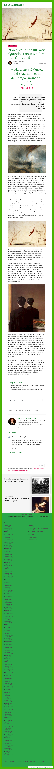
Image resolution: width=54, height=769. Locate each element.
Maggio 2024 (8, 567)
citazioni (31, 526)
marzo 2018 (8, 681)
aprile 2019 (8, 661)
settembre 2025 (9, 542)
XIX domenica (36, 410)
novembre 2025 (9, 539)
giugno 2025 (8, 546)
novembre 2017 (9, 687)
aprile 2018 (8, 680)
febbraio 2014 (8, 739)
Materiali (19, 761)
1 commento (42, 63)
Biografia (11, 761)
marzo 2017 (8, 700)
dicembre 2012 (9, 754)
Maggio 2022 (8, 604)
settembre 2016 (9, 709)
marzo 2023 (8, 588)
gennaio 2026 (8, 536)
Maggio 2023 (8, 585)
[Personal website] (18, 427)
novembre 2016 (9, 706)
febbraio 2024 (9, 571)
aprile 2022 (8, 605)
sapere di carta (33, 537)
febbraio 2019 (8, 664)
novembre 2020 (9, 632)
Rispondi (14, 448)
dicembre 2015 (9, 723)
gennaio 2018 (8, 684)
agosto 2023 (8, 581)
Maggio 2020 (8, 641)
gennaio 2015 (8, 732)
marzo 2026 (8, 533)
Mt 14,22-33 (27, 88)
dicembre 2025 (9, 537)
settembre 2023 (9, 579)
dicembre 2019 (9, 649)
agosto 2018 (8, 674)
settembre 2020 (9, 635)
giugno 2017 (8, 695)
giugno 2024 (8, 565)
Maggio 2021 (8, 622)
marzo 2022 (8, 607)
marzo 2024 (8, 570)
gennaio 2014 (8, 740)
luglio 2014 (8, 736)
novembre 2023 (9, 576)
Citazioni (32, 761)
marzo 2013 (8, 751)
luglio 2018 (8, 675)
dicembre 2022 (9, 593)
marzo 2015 (8, 729)
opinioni (31, 534)
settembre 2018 (9, 672)
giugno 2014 (8, 737)
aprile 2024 (8, 568)
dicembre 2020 (9, 630)
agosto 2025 (8, 543)
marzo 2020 (8, 644)
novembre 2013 (9, 742)
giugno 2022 (8, 602)
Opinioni (25, 761)
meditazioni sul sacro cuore (36, 531)
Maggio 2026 (8, 529)
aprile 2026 (8, 531)
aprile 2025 (8, 550)
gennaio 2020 (8, 647)
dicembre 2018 (9, 667)
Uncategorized (33, 539)
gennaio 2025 (8, 554)
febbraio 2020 (9, 646)
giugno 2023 (8, 584)
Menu (45, 5)
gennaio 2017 (8, 703)
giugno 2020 (8, 639)
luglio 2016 (8, 712)
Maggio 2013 (8, 749)
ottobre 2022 (8, 596)
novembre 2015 (9, 725)
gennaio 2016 (8, 722)
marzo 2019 (8, 663)
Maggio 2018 (8, 678)
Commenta (41, 465)
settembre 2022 (9, 598)
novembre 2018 (9, 669)
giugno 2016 (8, 714)
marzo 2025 (8, 551)
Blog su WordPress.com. (11, 764)
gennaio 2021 (8, 629)
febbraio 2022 (9, 608)
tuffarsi (28, 410)
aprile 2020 (8, 643)
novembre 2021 (9, 613)
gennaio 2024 (8, 573)
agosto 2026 (8, 525)
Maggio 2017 (8, 697)
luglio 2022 (8, 601)
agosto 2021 (8, 618)
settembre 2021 (9, 616)
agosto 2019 (8, 655)
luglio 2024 (8, 564)
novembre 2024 (9, 557)
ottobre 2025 (8, 540)
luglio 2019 (8, 657)
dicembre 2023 (9, 574)
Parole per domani (34, 536)
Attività (7, 762)
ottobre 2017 (8, 689)
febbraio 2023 (9, 590)
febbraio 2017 (8, 701)
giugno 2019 (8, 658)
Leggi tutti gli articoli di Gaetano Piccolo (31, 424)
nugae (30, 533)
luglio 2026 (8, 526)
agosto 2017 (8, 692)
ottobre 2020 (8, 633)
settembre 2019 (9, 653)
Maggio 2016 (8, 715)
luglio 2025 (8, 545)
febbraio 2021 (8, 627)
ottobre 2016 (8, 708)
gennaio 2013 (8, 753)
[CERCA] (49, 5)
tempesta (21, 410)
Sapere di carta (41, 761)
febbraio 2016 (8, 720)
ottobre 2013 (8, 743)
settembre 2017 (9, 691)
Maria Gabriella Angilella (20, 437)
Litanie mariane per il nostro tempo (38, 528)
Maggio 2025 (8, 548)
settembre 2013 (9, 745)
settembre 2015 (9, 726)
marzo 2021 (8, 626)
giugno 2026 (8, 528)
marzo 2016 (8, 718)
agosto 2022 (8, 599)
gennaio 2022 (8, 610)
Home (5, 761)
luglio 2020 (8, 638)
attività (31, 525)
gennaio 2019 (8, 666)
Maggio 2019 (8, 660)
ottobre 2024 (8, 559)
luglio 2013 (8, 746)
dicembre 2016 (9, 705)
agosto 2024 (8, 562)
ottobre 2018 (8, 670)
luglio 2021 (8, 619)
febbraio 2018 (8, 683)
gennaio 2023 (8, 591)
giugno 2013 (8, 748)
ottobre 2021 (8, 615)
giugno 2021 (8, 621)
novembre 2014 (9, 734)
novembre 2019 (9, 650)
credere (14, 410)
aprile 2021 (8, 624)
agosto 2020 (8, 636)
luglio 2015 (8, 728)
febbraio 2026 (9, 534)
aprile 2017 (8, 698)
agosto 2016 (8, 711)
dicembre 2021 (9, 612)
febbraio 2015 (8, 731)
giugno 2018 (8, 677)
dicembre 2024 (9, 556)
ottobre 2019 (8, 652)
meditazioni (12, 45)
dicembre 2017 (9, 686)
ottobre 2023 (8, 578)
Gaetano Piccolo (19, 61)
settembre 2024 (9, 560)
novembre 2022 (9, 595)
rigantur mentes (14, 5)
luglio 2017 (8, 694)
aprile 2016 (8, 717)
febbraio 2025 (9, 553)
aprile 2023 (8, 587)
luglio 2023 (8, 582)
